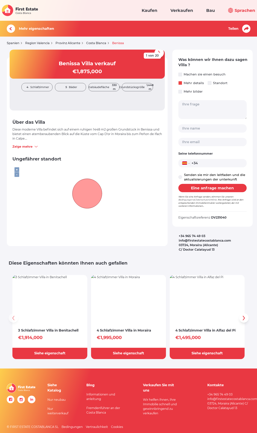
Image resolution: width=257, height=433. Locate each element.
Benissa (118, 43)
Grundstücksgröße (137, 87)
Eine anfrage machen (212, 188)
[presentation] (13, 318)
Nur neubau (56, 400)
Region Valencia (37, 43)
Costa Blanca (96, 43)
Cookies (117, 427)
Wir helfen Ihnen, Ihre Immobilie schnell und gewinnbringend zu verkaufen (160, 406)
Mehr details (194, 83)
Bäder (71, 87)
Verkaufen (181, 10)
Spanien (13, 43)
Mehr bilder (193, 91)
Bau (210, 10)
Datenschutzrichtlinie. (206, 199)
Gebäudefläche (103, 87)
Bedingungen (185, 199)
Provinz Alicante (68, 43)
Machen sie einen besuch (205, 74)
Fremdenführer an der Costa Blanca (103, 410)
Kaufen (149, 10)
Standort (220, 83)
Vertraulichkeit (97, 427)
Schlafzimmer (38, 87)
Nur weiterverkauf (57, 411)
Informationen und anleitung (100, 397)
